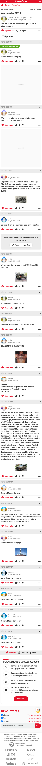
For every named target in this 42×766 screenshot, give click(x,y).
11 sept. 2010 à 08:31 (14, 510)
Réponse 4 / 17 (6, 214)
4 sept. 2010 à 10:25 (14, 320)
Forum (7, 5)
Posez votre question (22, 245)
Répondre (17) (9, 31)
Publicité (35, 734)
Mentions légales (9, 740)
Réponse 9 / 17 (6, 373)
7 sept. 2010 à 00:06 (14, 409)
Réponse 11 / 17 (7, 482)
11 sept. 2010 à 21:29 (14, 574)
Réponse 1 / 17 (6, 42)
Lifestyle (6, 715)
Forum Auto (16, 5)
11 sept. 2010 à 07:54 (14, 489)
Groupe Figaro (19, 740)
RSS (25, 736)
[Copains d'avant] (11, 759)
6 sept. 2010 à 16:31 (14, 380)
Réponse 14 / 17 (7, 567)
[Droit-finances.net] (31, 754)
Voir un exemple (34, 715)
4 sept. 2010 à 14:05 (14, 342)
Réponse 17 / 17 (7, 631)
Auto (4, 718)
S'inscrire (21, 699)
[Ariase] (11, 763)
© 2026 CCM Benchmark (31, 740)
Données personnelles (10, 738)
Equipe (19, 734)
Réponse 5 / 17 (6, 254)
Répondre (12, 653)
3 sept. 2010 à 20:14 (14, 178)
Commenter (8, 61)
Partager (22, 31)
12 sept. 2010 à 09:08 (14, 595)
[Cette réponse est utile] (16, 61)
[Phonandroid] (31, 763)
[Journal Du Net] (11, 754)
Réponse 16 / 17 (7, 610)
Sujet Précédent (8, 9)
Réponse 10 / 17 (7, 402)
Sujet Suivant (34, 9)
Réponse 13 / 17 (7, 532)
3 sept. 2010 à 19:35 (14, 53)
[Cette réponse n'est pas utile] (23, 61)
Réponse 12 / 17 (7, 503)
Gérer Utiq (36, 738)
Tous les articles (18, 736)
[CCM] (31, 750)
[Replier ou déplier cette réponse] (40, 42)
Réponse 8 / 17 (6, 335)
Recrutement (32, 736)
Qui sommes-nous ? (10, 734)
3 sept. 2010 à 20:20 (14, 221)
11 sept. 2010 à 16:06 (14, 539)
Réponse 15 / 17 (7, 588)
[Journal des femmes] (11, 750)
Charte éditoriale (27, 734)
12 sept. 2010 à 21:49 (24, 20)
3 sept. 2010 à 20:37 (14, 261)
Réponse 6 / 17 (6, 292)
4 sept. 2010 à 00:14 (14, 299)
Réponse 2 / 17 (6, 107)
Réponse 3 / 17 (6, 171)
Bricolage (6, 721)
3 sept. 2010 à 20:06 (14, 114)
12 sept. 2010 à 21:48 (14, 617)
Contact (9, 736)
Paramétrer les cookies (24, 738)
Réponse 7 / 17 (6, 313)
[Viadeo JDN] (31, 759)
